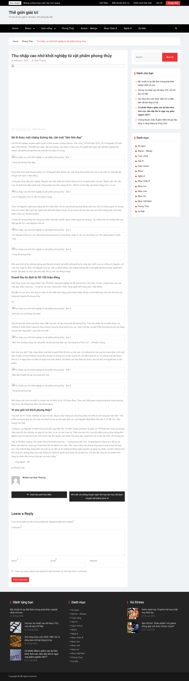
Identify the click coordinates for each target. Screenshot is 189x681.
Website (93, 561)
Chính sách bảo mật (142, 3)
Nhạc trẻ (142, 196)
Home (15, 28)
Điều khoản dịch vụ (120, 3)
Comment (16, 527)
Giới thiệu (103, 3)
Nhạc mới (142, 191)
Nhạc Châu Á (110, 28)
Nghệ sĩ (128, 28)
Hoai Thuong (40, 60)
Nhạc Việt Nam (145, 201)
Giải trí (141, 161)
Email (53, 561)
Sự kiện (142, 28)
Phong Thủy (68, 28)
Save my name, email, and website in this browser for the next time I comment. (51, 571)
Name (14, 561)
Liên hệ (159, 3)
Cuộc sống (46, 28)
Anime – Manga (89, 28)
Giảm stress (143, 166)
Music (28, 28)
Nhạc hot (142, 186)
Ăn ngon (142, 146)
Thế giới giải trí (23, 12)
